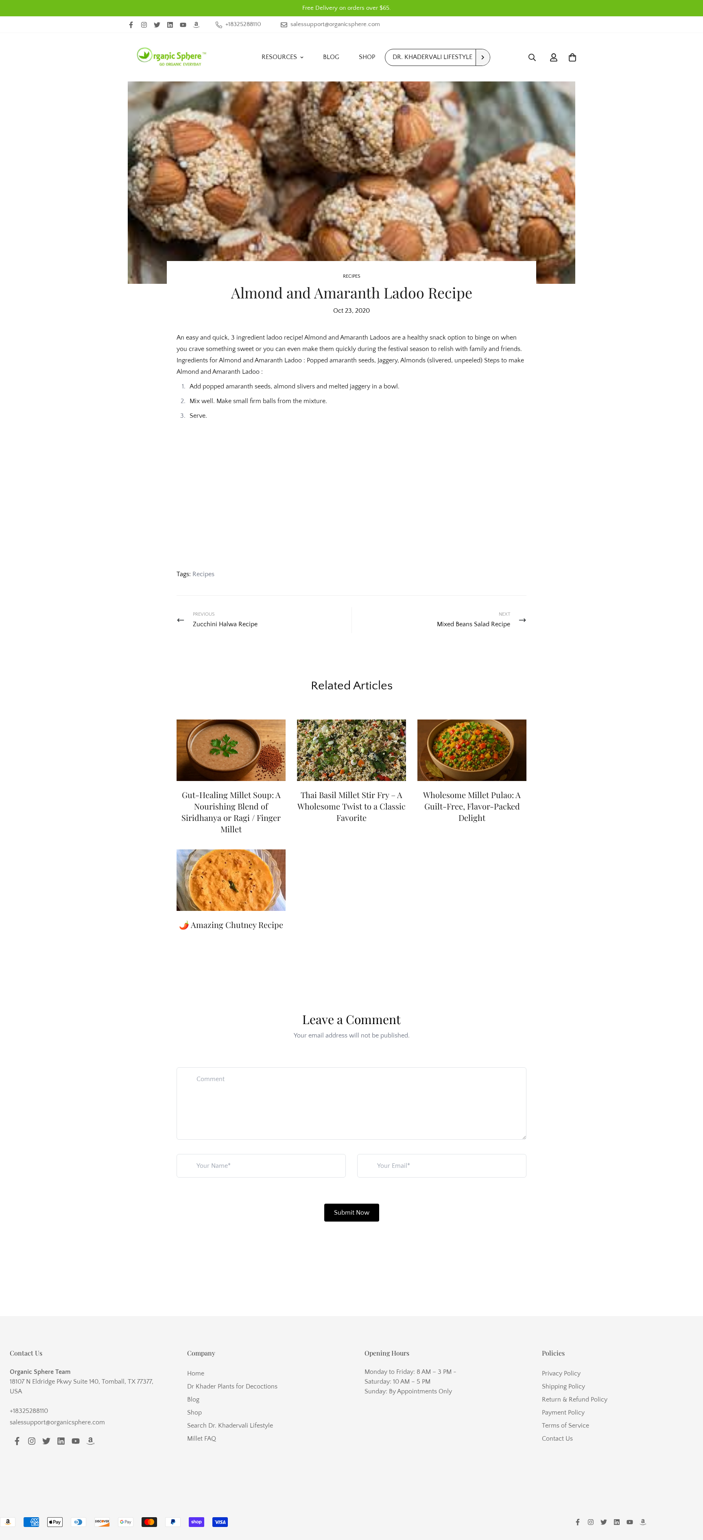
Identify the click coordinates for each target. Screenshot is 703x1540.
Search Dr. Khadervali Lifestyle (230, 1425)
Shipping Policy (563, 1386)
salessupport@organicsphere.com (57, 1422)
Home (195, 1373)
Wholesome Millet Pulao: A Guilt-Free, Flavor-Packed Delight (472, 806)
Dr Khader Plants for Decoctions (232, 1386)
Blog (331, 57)
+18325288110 (29, 1411)
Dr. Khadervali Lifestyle (432, 57)
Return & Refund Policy (574, 1399)
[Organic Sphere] (171, 57)
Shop (367, 57)
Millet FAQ (201, 1438)
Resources (279, 57)
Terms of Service (565, 1425)
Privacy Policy (561, 1373)
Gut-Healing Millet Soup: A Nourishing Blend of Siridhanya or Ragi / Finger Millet (231, 811)
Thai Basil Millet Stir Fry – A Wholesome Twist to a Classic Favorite (351, 806)
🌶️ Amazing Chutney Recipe (231, 924)
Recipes (351, 276)
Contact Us (557, 1438)
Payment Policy (563, 1412)
